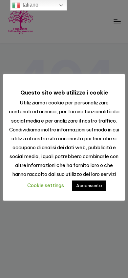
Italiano (29, 5)
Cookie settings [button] (45, 185)
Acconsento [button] (89, 185)
